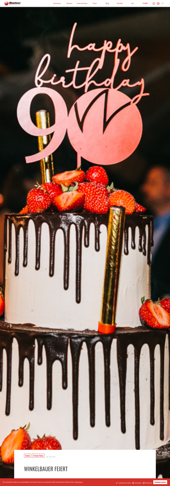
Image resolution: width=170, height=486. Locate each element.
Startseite (57, 3)
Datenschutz (79, 482)
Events (27, 455)
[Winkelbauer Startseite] (13, 3)
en (144, 3)
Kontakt (120, 3)
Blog (107, 3)
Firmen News (38, 455)
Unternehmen (82, 3)
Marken (69, 3)
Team (94, 3)
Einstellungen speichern (160, 482)
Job (132, 3)
